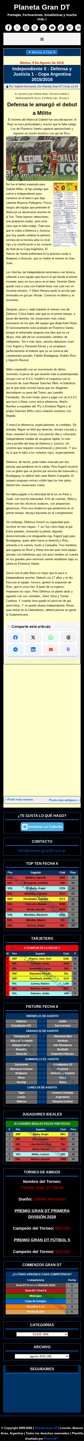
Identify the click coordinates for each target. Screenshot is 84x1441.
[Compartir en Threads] (68, 637)
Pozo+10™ (51, 1438)
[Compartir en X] (33, 637)
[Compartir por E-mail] (51, 649)
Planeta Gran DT (46, 1428)
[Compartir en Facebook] (16, 637)
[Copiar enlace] (68, 649)
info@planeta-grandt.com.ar (42, 850)
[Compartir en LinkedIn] (33, 649)
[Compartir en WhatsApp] (51, 637)
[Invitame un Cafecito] (42, 826)
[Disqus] (42, 730)
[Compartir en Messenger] (16, 649)
